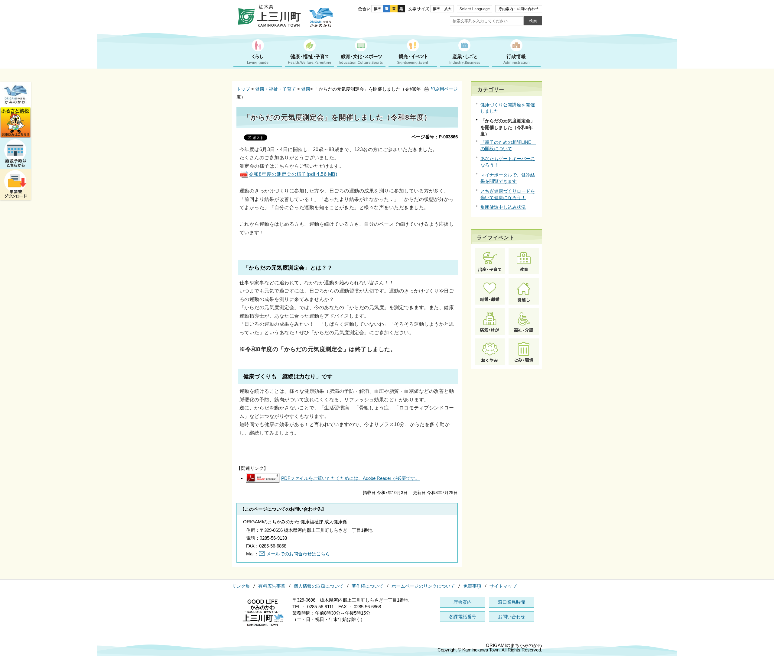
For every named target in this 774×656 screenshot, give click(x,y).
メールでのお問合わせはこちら (298, 553)
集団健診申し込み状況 (503, 207)
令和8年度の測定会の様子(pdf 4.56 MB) (293, 174)
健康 (305, 89)
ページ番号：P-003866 (434, 136)
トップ (243, 89)
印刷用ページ (444, 89)
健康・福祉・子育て (275, 89)
